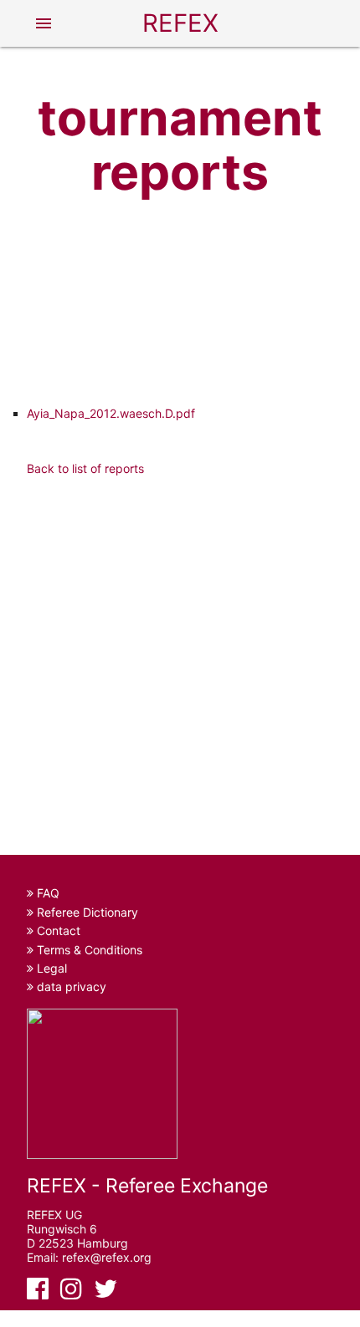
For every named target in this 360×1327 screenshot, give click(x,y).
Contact (56, 930)
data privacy (69, 986)
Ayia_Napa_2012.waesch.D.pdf (111, 413)
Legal (50, 968)
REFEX (180, 23)
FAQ (46, 893)
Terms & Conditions (87, 950)
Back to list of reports (85, 468)
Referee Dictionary (85, 912)
